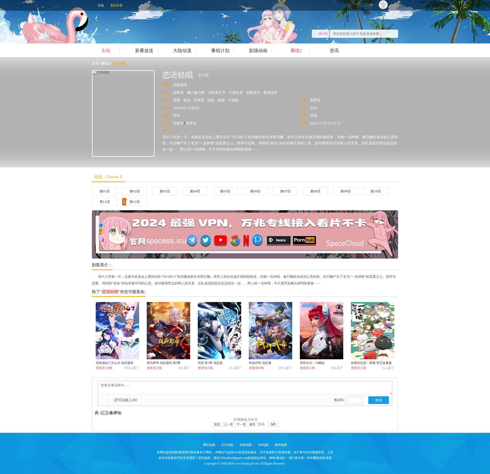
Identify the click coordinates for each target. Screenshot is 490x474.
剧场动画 (258, 50)
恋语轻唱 (119, 63)
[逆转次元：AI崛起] (321, 330)
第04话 (195, 191)
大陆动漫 (182, 50)
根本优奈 (270, 93)
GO (273, 424)
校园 (221, 100)
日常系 (198, 100)
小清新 (233, 100)
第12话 (135, 202)
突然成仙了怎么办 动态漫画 (114, 363)
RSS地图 (227, 445)
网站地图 (209, 445)
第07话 (285, 191)
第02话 (135, 191)
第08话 (315, 191)
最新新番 (116, 5)
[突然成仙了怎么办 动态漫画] (117, 330)
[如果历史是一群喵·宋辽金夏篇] (372, 330)
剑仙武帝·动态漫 (260, 363)
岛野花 (178, 93)
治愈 (210, 100)
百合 (186, 100)
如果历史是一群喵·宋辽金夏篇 (371, 363)
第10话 (376, 191)
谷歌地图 (245, 445)
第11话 (105, 202)
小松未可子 (217, 93)
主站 (101, 5)
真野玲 (315, 100)
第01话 (105, 191)
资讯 (334, 50)
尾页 (252, 424)
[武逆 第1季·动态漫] (219, 330)
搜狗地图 (281, 445)
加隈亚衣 (253, 93)
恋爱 (176, 100)
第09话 (345, 191)
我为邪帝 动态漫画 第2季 (163, 363)
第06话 (255, 191)
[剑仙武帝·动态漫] (270, 330)
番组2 (296, 50)
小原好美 (236, 93)
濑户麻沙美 (196, 93)
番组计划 (220, 50)
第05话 (225, 191)
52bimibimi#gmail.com (234, 458)
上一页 (228, 424)
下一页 (241, 424)
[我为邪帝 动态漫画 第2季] (168, 330)
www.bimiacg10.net (246, 463)
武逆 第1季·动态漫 (210, 363)
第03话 (165, 191)
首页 (95, 63)
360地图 (263, 445)
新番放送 (144, 50)
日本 (176, 116)
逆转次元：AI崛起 (312, 363)
